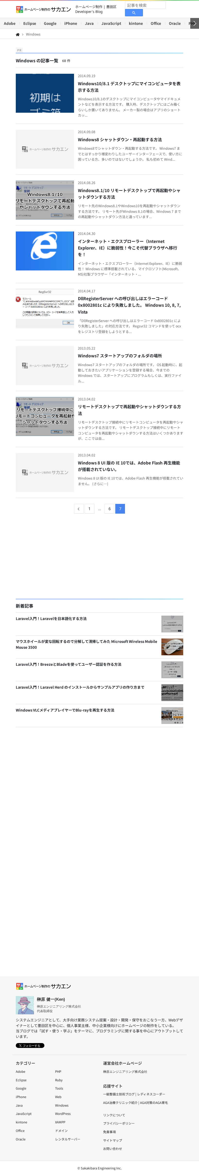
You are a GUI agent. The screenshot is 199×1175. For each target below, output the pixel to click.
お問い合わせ (112, 1148)
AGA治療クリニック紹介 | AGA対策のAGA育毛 (135, 1102)
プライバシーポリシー (119, 1123)
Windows (61, 1105)
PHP (58, 1071)
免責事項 (109, 1131)
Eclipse (29, 23)
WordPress (63, 1113)
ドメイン (61, 1130)
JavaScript (111, 23)
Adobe (10, 23)
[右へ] (194, 23)
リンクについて (114, 1115)
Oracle (175, 23)
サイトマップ (112, 1140)
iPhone (70, 23)
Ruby (59, 1080)
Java (89, 23)
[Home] (18, 34)
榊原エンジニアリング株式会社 (125, 1071)
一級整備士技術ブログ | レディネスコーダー (134, 1094)
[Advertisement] (99, 557)
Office (156, 23)
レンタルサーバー (67, 1139)
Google (50, 23)
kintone (136, 23)
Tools (59, 1088)
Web (58, 1096)
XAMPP (60, 1122)
